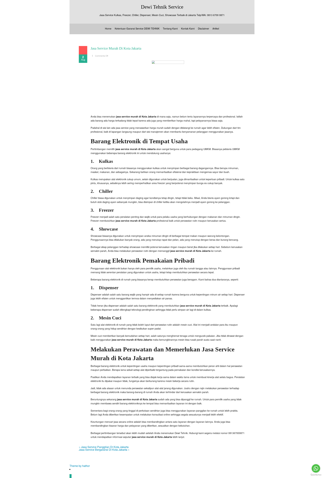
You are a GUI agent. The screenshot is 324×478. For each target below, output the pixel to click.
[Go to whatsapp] (316, 468)
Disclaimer (203, 28)
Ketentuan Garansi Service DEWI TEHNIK (137, 28)
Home (108, 28)
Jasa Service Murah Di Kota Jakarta (116, 48)
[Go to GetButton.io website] (315, 475)
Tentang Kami (170, 28)
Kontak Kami (188, 28)
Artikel (215, 28)
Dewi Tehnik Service (162, 7)
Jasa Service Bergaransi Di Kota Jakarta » (104, 450)
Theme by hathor (80, 466)
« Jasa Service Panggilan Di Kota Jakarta (104, 447)
